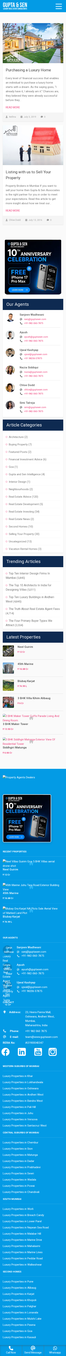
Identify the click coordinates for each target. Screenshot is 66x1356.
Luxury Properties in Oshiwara (20, 1088)
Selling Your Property (21, 534)
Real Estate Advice (20, 496)
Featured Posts (18, 452)
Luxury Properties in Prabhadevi (22, 1167)
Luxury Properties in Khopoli (19, 1300)
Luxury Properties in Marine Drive (22, 1240)
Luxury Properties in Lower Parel (22, 1221)
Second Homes (18, 526)
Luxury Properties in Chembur (20, 1142)
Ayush (23, 332)
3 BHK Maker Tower (15, 724)
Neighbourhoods (19, 489)
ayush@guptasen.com (36, 336)
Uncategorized (17, 541)
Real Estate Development (24, 504)
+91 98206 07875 (33, 358)
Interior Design (17, 481)
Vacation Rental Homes (23, 549)
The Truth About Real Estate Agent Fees (34, 609)
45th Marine (25, 664)
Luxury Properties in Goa (17, 1331)
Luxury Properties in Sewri (18, 1173)
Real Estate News (19, 519)
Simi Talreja (27, 402)
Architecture (16, 437)
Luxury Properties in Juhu (18, 1113)
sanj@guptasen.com (35, 319)
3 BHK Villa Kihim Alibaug (34, 698)
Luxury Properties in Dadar (18, 1161)
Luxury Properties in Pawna (19, 1325)
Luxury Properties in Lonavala (20, 1312)
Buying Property (18, 444)
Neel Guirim (25, 647)
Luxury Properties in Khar (18, 1076)
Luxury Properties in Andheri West (23, 1094)
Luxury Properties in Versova (20, 1119)
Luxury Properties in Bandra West (23, 1100)
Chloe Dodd (27, 385)
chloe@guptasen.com (36, 389)
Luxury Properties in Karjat (18, 1294)
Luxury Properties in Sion (18, 1148)
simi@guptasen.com (35, 407)
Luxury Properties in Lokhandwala (23, 1082)
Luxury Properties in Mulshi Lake (22, 1318)
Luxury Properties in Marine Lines (23, 1252)
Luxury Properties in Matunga (20, 1155)
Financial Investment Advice (25, 459)
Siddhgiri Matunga (15, 747)
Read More (13, 107)
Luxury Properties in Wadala (19, 1179)
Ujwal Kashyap (29, 350)
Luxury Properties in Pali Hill (19, 1107)
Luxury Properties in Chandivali (21, 1192)
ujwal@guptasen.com (35, 354)
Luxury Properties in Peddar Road (23, 1258)
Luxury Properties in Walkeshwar (22, 1264)
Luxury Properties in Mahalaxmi (21, 1246)
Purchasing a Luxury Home (28, 70)
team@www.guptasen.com (41, 1037)
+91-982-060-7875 (33, 323)
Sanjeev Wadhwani (32, 314)
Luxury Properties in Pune (18, 1281)
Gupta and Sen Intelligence (25, 474)
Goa (11, 467)
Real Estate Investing (21, 511)
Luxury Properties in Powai (19, 1185)
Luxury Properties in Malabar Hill (22, 1233)
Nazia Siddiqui (29, 367)
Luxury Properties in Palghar (19, 1306)
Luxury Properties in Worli (18, 1209)
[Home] (16, 6)
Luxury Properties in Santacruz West (25, 1125)
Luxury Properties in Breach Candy (23, 1215)
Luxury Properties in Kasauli (19, 1337)
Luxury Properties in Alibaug (19, 1287)
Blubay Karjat (26, 681)
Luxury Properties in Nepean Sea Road (26, 1227)
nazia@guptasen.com (35, 372)
